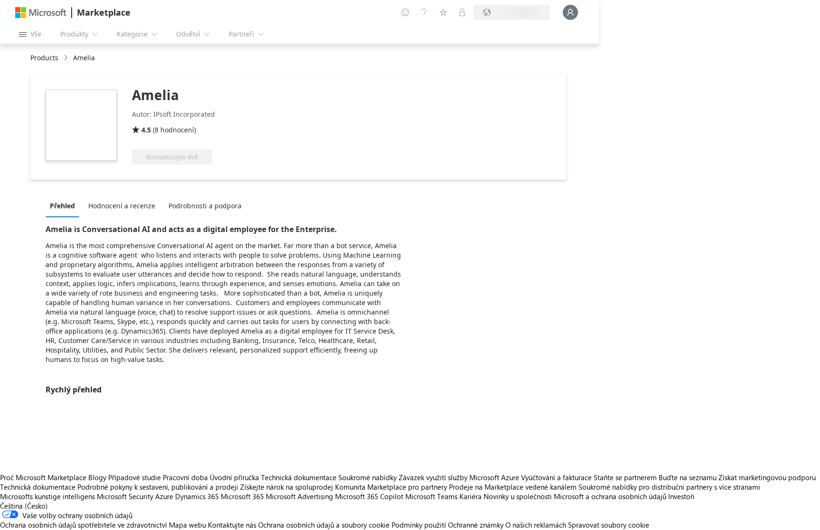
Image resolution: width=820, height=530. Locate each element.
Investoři (681, 496)
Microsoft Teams (431, 496)
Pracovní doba (185, 477)
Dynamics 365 (197, 496)
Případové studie (134, 477)
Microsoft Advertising (299, 496)
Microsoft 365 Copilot (369, 496)
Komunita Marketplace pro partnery (391, 487)
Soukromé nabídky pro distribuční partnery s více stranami (669, 487)
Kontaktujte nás (232, 525)
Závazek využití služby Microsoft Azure (460, 477)
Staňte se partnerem (625, 477)
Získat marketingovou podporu (767, 477)
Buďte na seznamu (688, 477)
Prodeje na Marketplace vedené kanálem (513, 487)
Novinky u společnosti (518, 496)
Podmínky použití (418, 525)
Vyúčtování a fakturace (556, 477)
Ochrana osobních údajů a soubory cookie (324, 525)
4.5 (146, 129)
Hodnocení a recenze (121, 205)
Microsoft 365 (242, 496)
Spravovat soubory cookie (608, 525)
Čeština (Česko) (24, 506)
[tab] (65, 205)
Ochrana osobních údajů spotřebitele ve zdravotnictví (83, 525)
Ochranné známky (475, 525)
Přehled (62, 205)
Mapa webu (187, 525)
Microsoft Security (125, 496)
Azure (164, 496)
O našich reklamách (535, 525)
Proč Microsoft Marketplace (43, 477)
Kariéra (470, 496)
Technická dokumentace (298, 477)
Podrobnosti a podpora (205, 205)
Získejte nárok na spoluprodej (286, 487)
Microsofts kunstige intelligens (47, 496)
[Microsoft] (40, 12)
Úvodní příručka (234, 477)
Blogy (97, 477)
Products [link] (44, 57)
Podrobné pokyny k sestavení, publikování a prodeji (157, 487)
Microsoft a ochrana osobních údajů (610, 496)
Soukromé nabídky (367, 477)
